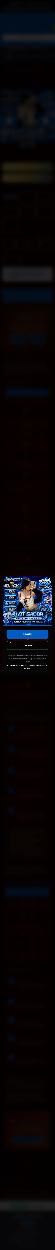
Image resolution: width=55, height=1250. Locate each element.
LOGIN (27, 634)
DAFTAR (28, 645)
